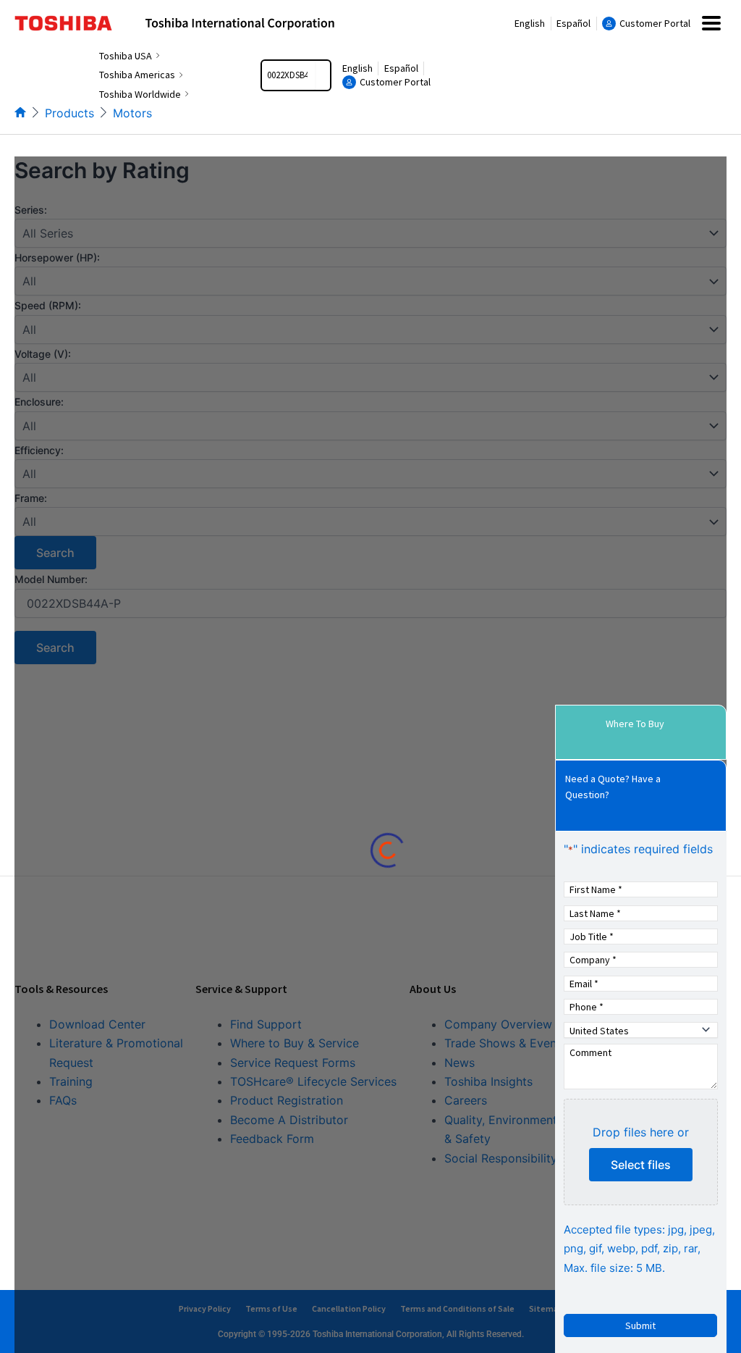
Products (69, 113)
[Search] (323, 75)
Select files (641, 1164)
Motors (132, 113)
